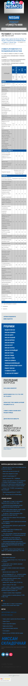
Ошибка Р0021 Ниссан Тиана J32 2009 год (12, 582)
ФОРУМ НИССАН (7, 615)
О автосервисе (6, 630)
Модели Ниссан (10, 330)
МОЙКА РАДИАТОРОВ (8, 319)
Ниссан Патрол (10, 348)
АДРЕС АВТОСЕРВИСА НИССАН (10, 628)
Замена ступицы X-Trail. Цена (9, 584)
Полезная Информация (12, 363)
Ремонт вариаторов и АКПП (13, 365)
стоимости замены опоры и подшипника (12, 592)
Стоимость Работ (10, 371)
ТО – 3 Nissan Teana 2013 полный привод (12, 494)
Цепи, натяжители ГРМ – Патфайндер (11, 478)
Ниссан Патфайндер (11, 350)
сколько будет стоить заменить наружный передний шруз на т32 (14, 403)
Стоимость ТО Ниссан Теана (9, 42)
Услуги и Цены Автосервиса (9, 623)
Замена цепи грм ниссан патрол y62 (11, 471)
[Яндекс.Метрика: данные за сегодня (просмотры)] (16, 675)
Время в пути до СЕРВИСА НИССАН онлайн (13, 633)
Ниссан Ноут (9, 345)
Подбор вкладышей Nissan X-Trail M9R (12, 492)
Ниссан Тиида (9, 355)
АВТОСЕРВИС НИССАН (8, 612)
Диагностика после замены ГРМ (11, 418)
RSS (4, 600)
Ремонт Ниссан (10, 368)
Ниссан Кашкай (10, 337)
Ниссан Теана (9, 353)
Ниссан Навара (9, 343)
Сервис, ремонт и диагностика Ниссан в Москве (12, 39)
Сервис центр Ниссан (8, 626)
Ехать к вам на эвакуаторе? (10, 388)
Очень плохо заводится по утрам (10, 473)
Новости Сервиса (10, 360)
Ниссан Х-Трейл (10, 358)
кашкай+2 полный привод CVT (9, 476)
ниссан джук (9, 335)
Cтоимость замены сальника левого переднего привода (12, 411)
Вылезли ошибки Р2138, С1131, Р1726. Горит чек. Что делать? (13, 395)
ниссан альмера (10, 332)
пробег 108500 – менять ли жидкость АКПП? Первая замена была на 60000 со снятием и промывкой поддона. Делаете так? (12, 588)
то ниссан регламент (11, 373)
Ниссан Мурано (10, 340)
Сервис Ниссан (6, 621)
